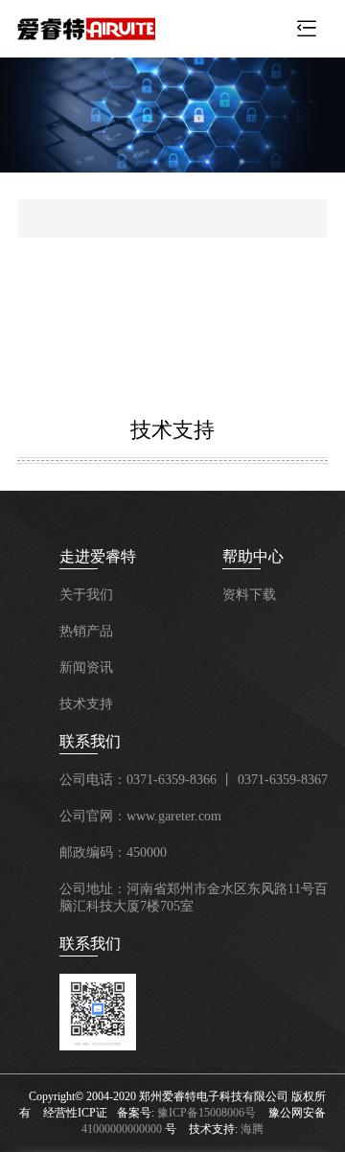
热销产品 (86, 631)
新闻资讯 (86, 667)
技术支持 (86, 704)
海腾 (252, 1129)
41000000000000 (121, 1129)
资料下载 (249, 595)
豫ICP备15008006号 (206, 1112)
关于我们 (86, 595)
